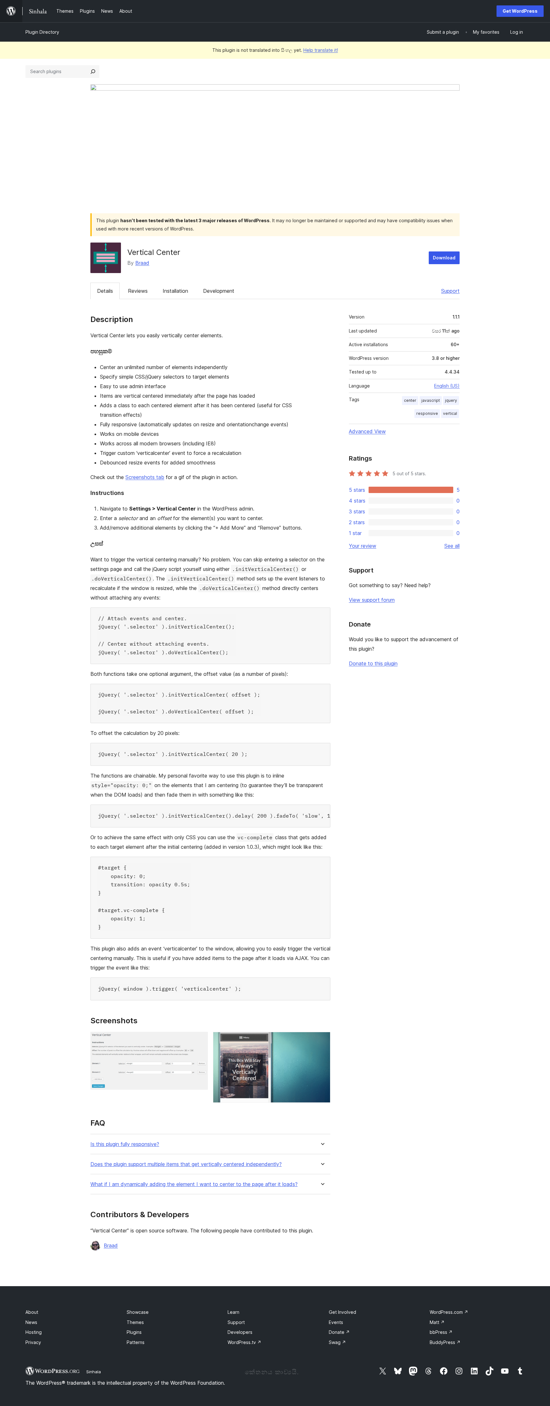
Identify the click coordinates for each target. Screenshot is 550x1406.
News (31, 1322)
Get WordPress (520, 11)
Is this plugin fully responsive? (124, 1144)
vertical (450, 413)
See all (452, 546)
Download (444, 257)
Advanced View (367, 431)
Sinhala (93, 1371)
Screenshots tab (144, 477)
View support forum (372, 600)
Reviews (138, 291)
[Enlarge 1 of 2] (199, 1040)
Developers (240, 1332)
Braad (142, 263)
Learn (233, 1312)
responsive (427, 413)
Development (218, 291)
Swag (337, 1342)
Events (336, 1322)
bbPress (441, 1332)
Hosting (33, 1332)
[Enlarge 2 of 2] (322, 1040)
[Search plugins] (93, 71)
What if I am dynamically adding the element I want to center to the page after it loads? (194, 1184)
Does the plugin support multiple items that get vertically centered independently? (186, 1164)
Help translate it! (320, 50)
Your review (362, 546)
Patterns (136, 1342)
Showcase (138, 1312)
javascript (430, 400)
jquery (451, 400)
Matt (437, 1322)
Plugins (134, 1332)
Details (105, 291)
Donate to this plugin (373, 663)
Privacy (33, 1342)
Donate (339, 1332)
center (410, 400)
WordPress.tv (244, 1342)
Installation (175, 291)
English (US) (447, 385)
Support (450, 291)
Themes (135, 1322)
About (31, 1312)
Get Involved (342, 1312)
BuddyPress (445, 1342)
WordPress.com (449, 1312)
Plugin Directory (42, 32)
